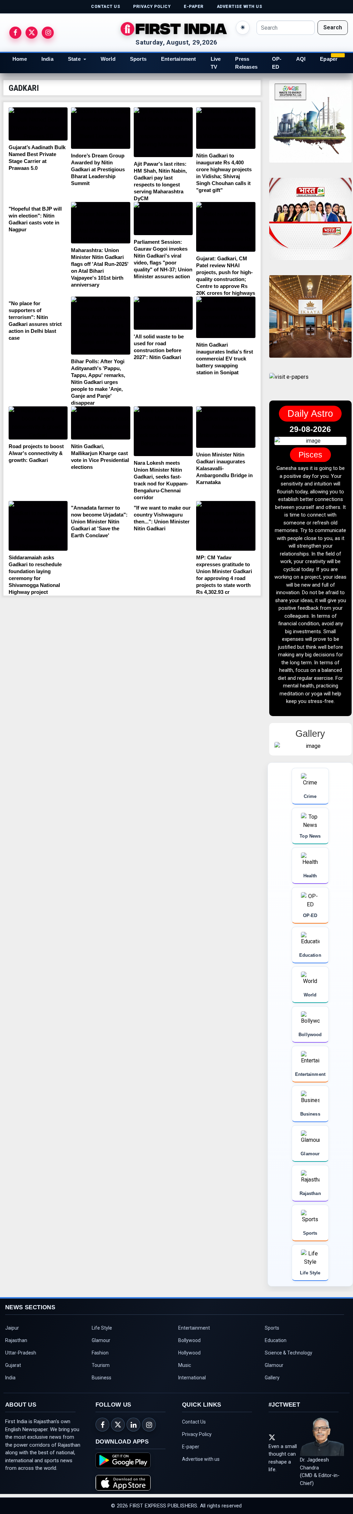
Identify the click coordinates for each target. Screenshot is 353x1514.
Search (332, 27)
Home (19, 59)
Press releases (246, 63)
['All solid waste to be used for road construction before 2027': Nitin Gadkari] (163, 313)
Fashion (100, 1345)
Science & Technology (288, 1345)
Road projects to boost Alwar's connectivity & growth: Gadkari (36, 453)
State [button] (74, 59)
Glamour (101, 1332)
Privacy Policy (197, 1426)
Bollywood (189, 1332)
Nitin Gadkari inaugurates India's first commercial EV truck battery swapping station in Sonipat (224, 358)
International (192, 1369)
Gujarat (13, 1357)
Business (101, 1369)
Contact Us (194, 1414)
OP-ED (277, 63)
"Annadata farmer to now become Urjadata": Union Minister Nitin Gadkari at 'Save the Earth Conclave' (99, 521)
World (108, 59)
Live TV (216, 63)
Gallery (272, 1369)
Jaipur (12, 1320)
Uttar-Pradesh (20, 1345)
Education (275, 1332)
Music (184, 1357)
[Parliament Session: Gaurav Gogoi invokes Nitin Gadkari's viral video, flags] (163, 218)
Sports (138, 59)
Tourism (101, 1357)
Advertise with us (201, 1451)
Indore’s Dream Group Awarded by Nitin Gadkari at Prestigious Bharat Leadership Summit (98, 169)
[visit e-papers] (289, 382)
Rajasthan (16, 1332)
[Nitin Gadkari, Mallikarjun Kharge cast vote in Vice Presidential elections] (100, 423)
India (47, 59)
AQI (301, 59)
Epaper (328, 59)
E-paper (190, 1438)
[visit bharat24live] (310, 223)
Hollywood (189, 1345)
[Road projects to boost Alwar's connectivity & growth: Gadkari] (38, 423)
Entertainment (178, 59)
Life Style (102, 1320)
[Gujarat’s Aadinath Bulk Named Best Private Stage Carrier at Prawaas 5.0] (38, 124)
